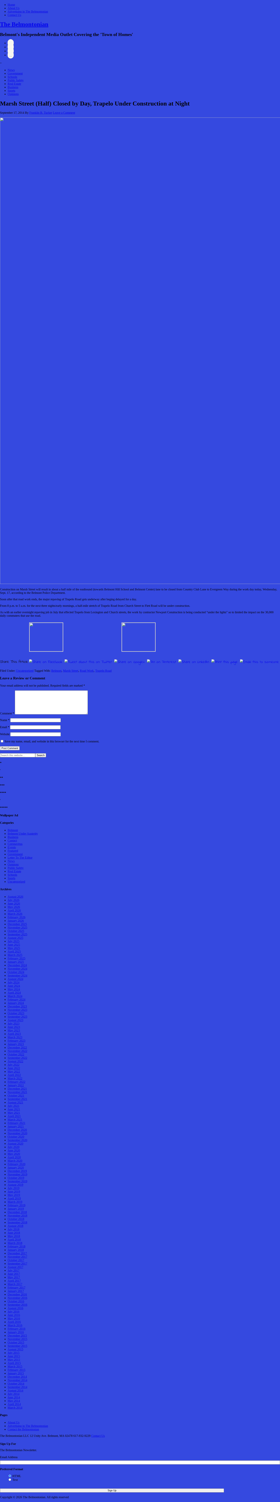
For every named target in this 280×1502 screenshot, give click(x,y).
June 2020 (14, 1150)
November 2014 (17, 1380)
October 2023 (16, 1013)
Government (15, 73)
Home (11, 4)
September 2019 (17, 1181)
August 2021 (15, 1102)
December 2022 (17, 1047)
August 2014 (15, 1390)
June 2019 (14, 1191)
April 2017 (14, 1280)
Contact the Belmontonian (23, 1429)
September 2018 (17, 1222)
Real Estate (14, 83)
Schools (12, 76)
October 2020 (16, 1136)
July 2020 (13, 1147)
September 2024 (17, 975)
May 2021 (14, 1112)
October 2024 (16, 972)
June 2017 (14, 1273)
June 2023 (14, 1027)
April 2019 (14, 1198)
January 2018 (16, 1249)
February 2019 (16, 1205)
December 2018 (17, 1212)
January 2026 (16, 920)
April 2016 (14, 1321)
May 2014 (14, 1400)
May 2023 (14, 1030)
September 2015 (17, 1345)
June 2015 (14, 1356)
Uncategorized (25, 670)
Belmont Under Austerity (23, 833)
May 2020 (14, 1153)
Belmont (56, 670)
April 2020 (14, 1157)
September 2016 (17, 1304)
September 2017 (17, 1263)
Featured (13, 850)
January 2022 (16, 1085)
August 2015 (15, 1349)
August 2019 (15, 1184)
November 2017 (17, 1256)
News (11, 70)
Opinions (13, 94)
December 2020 (17, 1129)
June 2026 (14, 903)
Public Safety (16, 80)
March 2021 (15, 1119)
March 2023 (15, 1037)
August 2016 (15, 1308)
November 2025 (17, 927)
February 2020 (16, 1164)
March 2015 (15, 1366)
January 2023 (16, 1044)
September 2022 (17, 1057)
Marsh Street (70, 670)
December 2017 (17, 1253)
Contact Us (14, 15)
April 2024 (14, 992)
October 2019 (16, 1177)
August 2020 (15, 1143)
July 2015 (13, 1352)
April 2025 (14, 951)
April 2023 (14, 1033)
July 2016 (13, 1311)
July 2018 (13, 1229)
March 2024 (15, 996)
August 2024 (15, 979)
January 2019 (16, 1208)
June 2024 (14, 985)
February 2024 (16, 999)
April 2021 (14, 1116)
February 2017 (16, 1287)
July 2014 (13, 1394)
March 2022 (15, 1078)
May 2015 (14, 1359)
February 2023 (16, 1040)
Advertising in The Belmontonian (28, 11)
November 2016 (17, 1297)
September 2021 (17, 1099)
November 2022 (17, 1051)
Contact (12, 840)
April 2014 (14, 1404)
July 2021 (13, 1105)
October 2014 (16, 1383)
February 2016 (16, 1328)
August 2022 (15, 1061)
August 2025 (15, 937)
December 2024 (17, 965)
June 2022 (14, 1068)
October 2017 (16, 1260)
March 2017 (15, 1284)
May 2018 (14, 1236)
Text (15, 1479)
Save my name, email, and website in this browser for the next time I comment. (52, 741)
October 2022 (16, 1054)
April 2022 (14, 1075)
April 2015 (14, 1363)
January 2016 (16, 1332)
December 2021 (17, 1088)
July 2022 (13, 1064)
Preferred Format (11, 1469)
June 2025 (14, 944)
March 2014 (15, 1407)
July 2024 (13, 982)
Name (5, 720)
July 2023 (13, 1023)
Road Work (87, 670)
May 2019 (14, 1195)
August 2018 (15, 1225)
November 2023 (17, 1009)
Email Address (9, 1457)
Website (5, 734)
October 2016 (16, 1301)
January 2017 (16, 1291)
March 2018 (15, 1243)
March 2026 (15, 913)
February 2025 (16, 958)
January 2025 (16, 961)
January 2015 (16, 1373)
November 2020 (17, 1133)
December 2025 (17, 924)
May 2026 (14, 907)
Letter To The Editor (20, 857)
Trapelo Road (103, 670)
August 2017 (15, 1267)
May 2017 (14, 1277)
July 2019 (13, 1188)
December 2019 (17, 1171)
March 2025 (15, 955)
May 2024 (14, 989)
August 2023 (15, 1020)
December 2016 (17, 1294)
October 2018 (16, 1219)
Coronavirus (15, 843)
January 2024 (16, 1003)
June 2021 (14, 1109)
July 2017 (13, 1270)
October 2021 (16, 1095)
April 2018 (14, 1239)
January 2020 (16, 1167)
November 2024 (17, 968)
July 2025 (13, 941)
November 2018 (17, 1215)
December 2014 (17, 1376)
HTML (16, 1476)
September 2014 (17, 1387)
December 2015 (17, 1335)
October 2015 (16, 1342)
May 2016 (14, 1318)
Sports (11, 90)
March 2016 (15, 1325)
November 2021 (17, 1092)
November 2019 (17, 1174)
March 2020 (15, 1160)
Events (12, 847)
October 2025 (16, 931)
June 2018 (14, 1232)
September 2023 (17, 1016)
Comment (7, 713)
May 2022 (14, 1071)
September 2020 (17, 1140)
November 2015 (17, 1339)
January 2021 (16, 1126)
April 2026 (14, 910)
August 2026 (15, 896)
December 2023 (17, 1006)
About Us (13, 8)
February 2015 (16, 1369)
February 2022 (16, 1081)
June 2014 (14, 1397)
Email (4, 727)
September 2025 (17, 934)
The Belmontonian (24, 24)
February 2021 (16, 1123)
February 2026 (16, 917)
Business (13, 87)
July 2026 (13, 900)
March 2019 (15, 1201)
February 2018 (16, 1246)
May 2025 (14, 948)
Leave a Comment (64, 112)
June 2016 (14, 1315)
